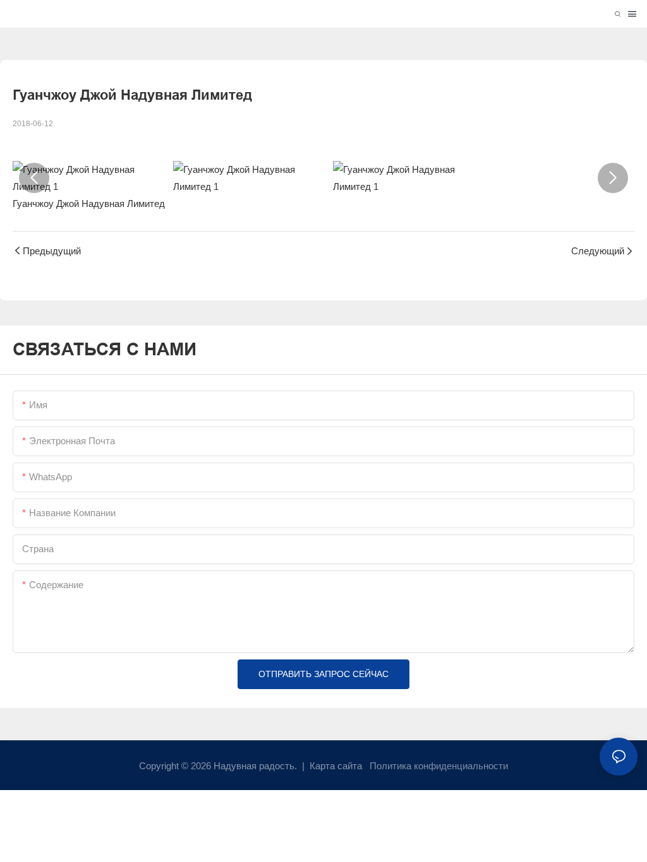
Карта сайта (336, 765)
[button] (34, 178)
